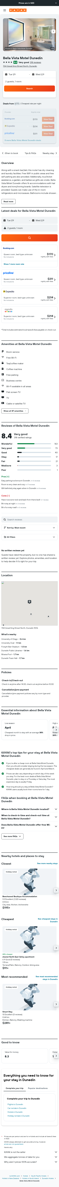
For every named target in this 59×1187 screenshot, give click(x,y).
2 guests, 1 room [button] (13, 81)
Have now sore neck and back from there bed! (24, 499)
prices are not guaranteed (13, 1144)
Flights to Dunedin (15, 1104)
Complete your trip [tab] (15, 1088)
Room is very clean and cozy (18, 484)
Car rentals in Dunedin (17, 1108)
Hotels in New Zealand (10, 1178)
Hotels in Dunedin (15, 1112)
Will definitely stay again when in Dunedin (23, 488)
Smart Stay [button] (7, 1012)
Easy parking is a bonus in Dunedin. (20, 480)
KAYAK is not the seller (14, 1152)
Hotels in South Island (30, 1178)
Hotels (25, 1176)
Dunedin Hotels (48, 1178)
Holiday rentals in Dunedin (19, 1116)
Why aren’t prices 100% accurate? (20, 1161)
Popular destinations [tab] (38, 1088)
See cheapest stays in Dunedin (48, 920)
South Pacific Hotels (38, 1176)
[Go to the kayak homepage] (17, 10)
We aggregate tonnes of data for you (21, 1157)
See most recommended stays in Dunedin (47, 977)
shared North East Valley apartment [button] (18, 957)
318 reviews (35, 62)
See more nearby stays (47, 863)
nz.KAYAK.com (14, 1176)
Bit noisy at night (13, 503)
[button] (56, 3)
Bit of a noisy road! (13, 507)
